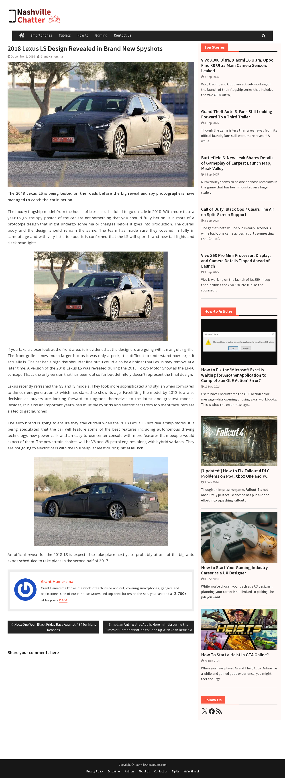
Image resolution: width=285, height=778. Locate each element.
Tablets (65, 35)
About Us (144, 771)
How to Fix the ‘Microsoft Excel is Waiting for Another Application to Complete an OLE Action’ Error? (233, 375)
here (63, 600)
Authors (129, 771)
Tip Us (175, 771)
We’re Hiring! (191, 771)
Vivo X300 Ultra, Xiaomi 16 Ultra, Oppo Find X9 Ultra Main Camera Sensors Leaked (237, 65)
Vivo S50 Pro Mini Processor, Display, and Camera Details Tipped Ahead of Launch (236, 261)
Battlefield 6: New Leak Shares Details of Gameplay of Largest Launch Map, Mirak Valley (237, 163)
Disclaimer (114, 771)
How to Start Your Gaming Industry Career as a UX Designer (234, 570)
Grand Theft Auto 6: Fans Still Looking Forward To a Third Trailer (236, 114)
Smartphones (41, 35)
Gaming (101, 35)
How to (83, 35)
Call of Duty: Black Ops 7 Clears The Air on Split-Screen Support (237, 211)
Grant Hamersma (52, 56)
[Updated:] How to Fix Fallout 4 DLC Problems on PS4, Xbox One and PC (235, 473)
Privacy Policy (95, 771)
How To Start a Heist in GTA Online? (235, 654)
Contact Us (122, 35)
